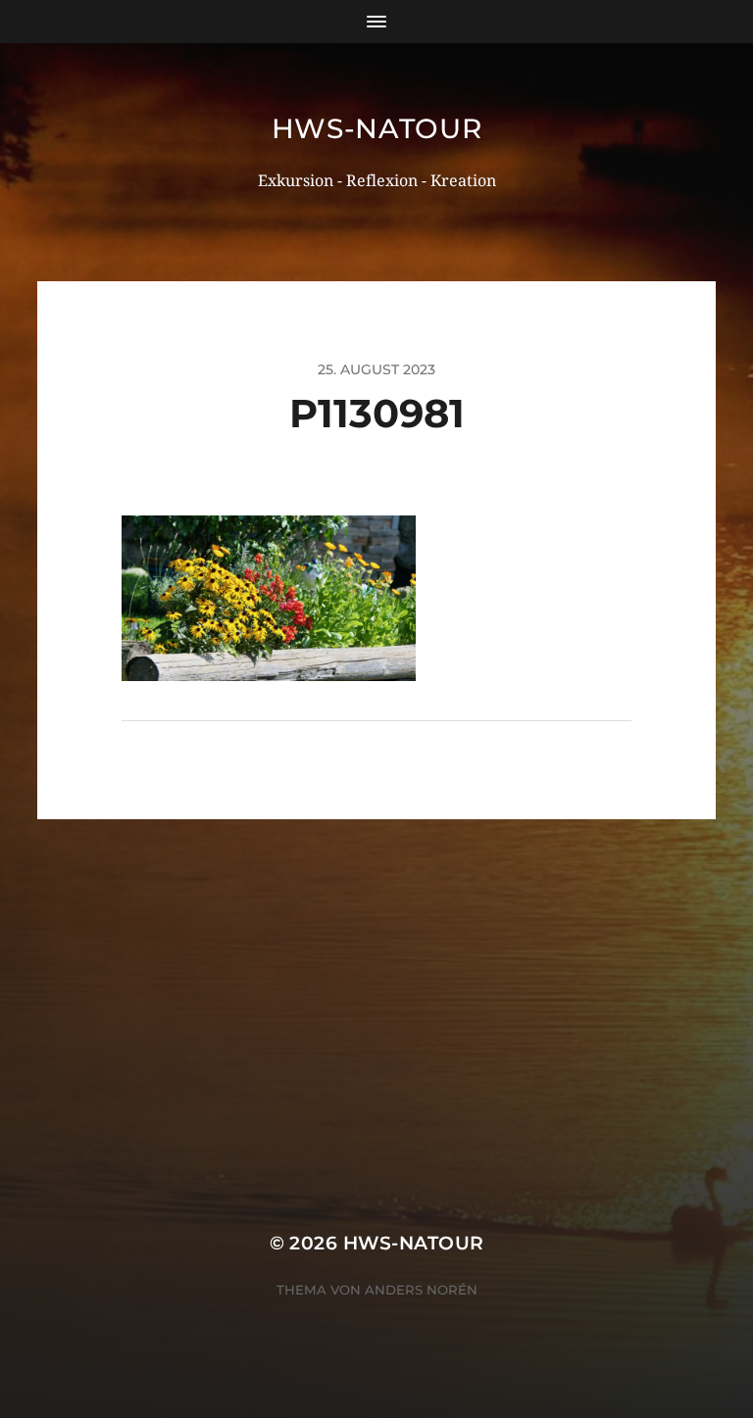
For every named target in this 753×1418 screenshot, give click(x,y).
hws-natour (377, 128)
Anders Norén (421, 1289)
